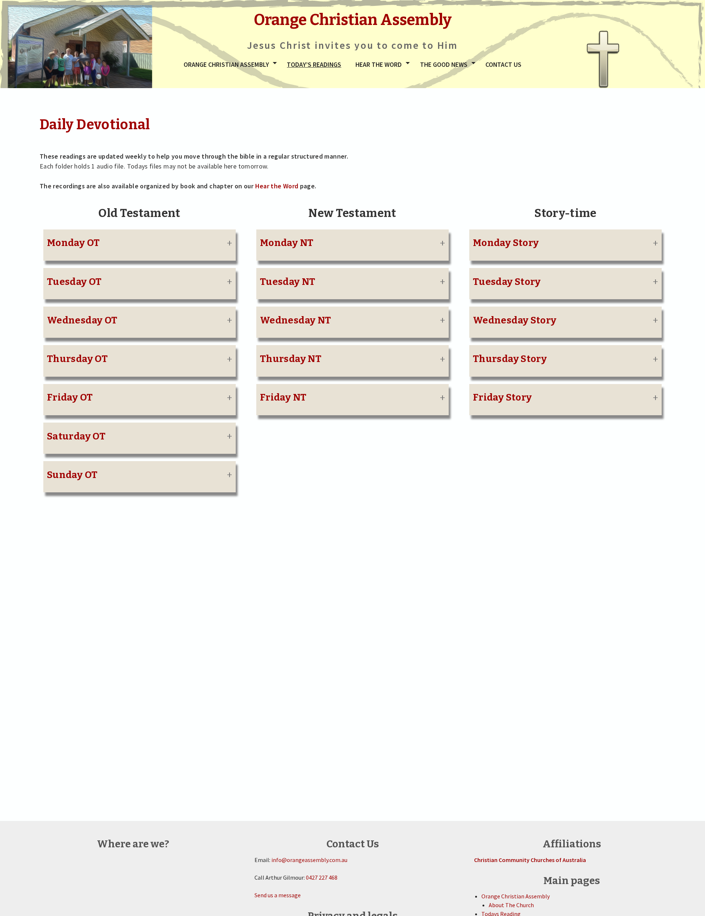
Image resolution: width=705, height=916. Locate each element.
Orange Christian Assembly (226, 65)
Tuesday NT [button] (287, 281)
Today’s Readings (314, 65)
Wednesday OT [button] (82, 320)
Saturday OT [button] (76, 436)
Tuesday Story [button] (507, 281)
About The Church (511, 905)
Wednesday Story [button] (514, 320)
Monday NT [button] (286, 243)
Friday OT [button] (70, 397)
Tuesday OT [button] (74, 281)
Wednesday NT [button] (295, 320)
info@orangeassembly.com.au (309, 859)
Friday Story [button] (502, 397)
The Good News (443, 65)
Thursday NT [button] (290, 359)
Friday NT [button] (283, 397)
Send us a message (277, 895)
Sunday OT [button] (72, 475)
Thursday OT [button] (77, 359)
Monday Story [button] (506, 243)
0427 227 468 (321, 877)
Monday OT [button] (73, 243)
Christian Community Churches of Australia (530, 859)
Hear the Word (378, 65)
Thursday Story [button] (510, 359)
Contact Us (503, 65)
